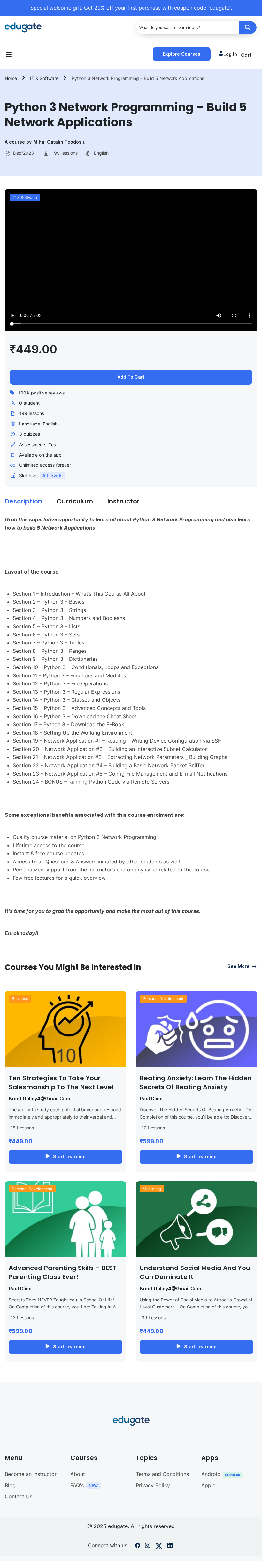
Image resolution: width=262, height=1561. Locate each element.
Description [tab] (23, 501)
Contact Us (18, 1496)
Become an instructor (31, 1474)
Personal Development (163, 998)
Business (20, 998)
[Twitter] (159, 1546)
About (77, 1474)
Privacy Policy (153, 1485)
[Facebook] (137, 1546)
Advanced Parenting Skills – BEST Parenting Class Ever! (63, 1272)
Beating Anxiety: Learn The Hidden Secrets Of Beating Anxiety (196, 1082)
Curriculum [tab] (75, 501)
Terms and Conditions (162, 1474)
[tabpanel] (131, 733)
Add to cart (131, 376)
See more (238, 966)
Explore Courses (181, 54)
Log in (230, 54)
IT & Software (44, 78)
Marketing (152, 1188)
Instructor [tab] (123, 501)
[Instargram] (147, 1546)
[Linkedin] (170, 1546)
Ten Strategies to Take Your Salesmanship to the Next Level (61, 1082)
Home (11, 78)
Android (210, 1474)
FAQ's (77, 1485)
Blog (10, 1485)
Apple (208, 1485)
